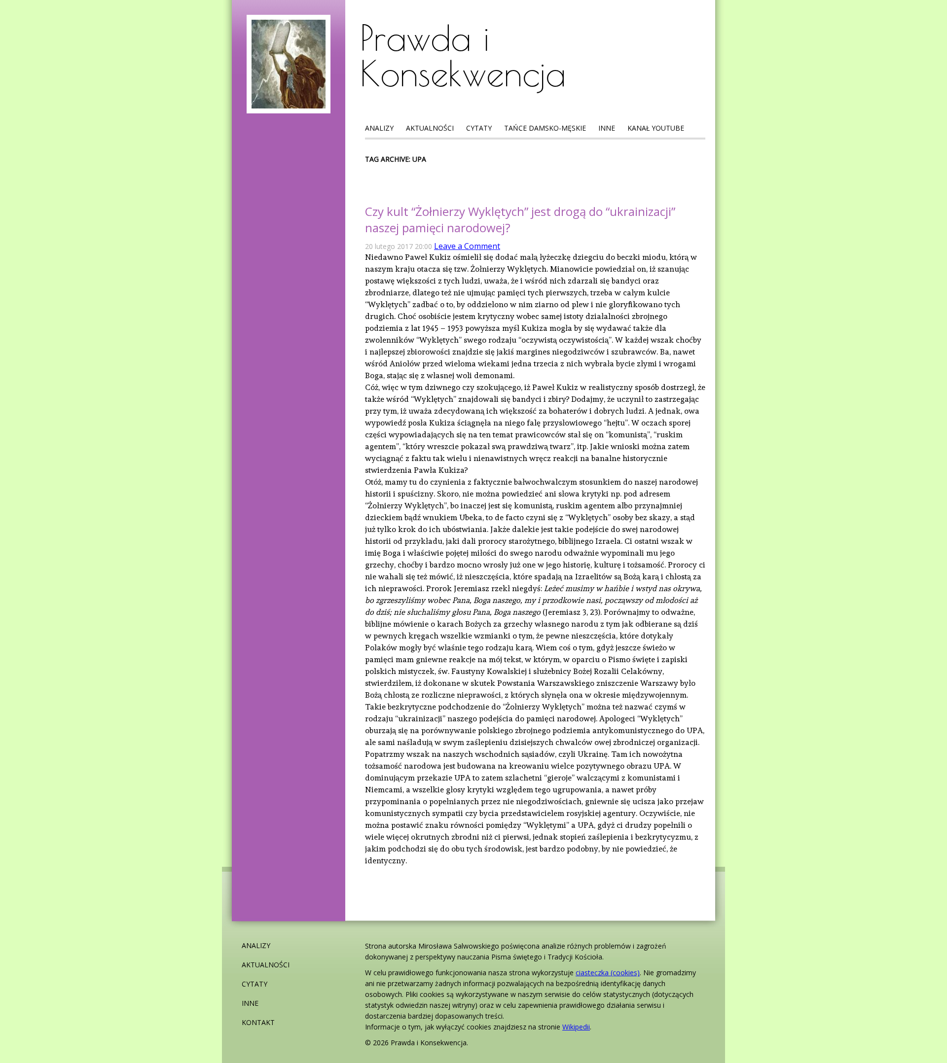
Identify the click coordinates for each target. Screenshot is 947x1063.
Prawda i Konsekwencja (463, 55)
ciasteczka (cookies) (608, 972)
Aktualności (430, 128)
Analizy (379, 128)
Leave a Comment (467, 246)
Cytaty (479, 128)
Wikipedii (576, 1026)
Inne (606, 128)
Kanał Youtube (655, 128)
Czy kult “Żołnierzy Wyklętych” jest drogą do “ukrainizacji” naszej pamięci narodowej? (520, 219)
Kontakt (258, 1022)
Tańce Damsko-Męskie (545, 128)
